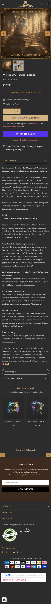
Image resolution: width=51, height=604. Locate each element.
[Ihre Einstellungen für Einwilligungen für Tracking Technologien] (4, 599)
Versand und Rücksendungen (18, 100)
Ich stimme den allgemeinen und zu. (23, 125)
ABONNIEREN (25, 489)
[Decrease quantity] (6, 111)
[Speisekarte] (3, 4)
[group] (25, 33)
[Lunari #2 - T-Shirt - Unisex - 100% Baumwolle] (13, 408)
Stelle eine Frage (12, 104)
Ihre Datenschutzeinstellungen (26, 575)
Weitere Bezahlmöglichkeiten (25, 140)
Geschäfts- (35, 124)
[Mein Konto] (42, 3)
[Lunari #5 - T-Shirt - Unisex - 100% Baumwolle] (37, 408)
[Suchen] (7, 3)
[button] (47, 33)
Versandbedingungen (12, 127)
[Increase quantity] (17, 111)
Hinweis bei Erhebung (14, 579)
